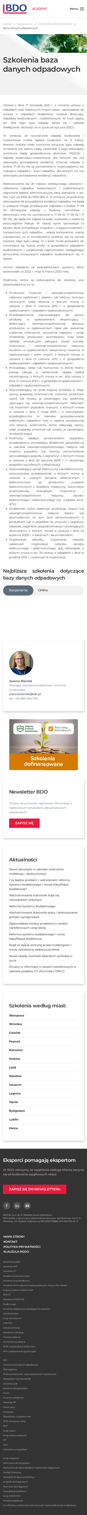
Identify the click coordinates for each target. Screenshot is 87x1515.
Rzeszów (15, 1076)
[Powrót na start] (25, 9)
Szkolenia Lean (10, 1383)
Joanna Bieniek (20, 681)
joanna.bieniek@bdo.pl (25, 694)
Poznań (14, 1041)
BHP (5, 1425)
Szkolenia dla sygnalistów (15, 1388)
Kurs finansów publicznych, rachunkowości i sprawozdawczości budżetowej (39, 1505)
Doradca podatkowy (13, 1500)
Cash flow (8, 1322)
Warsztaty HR (9, 1402)
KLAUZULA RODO (16, 1251)
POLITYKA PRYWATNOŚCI (21, 1247)
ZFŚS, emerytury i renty (14, 1421)
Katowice (16, 1050)
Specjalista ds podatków (14, 1491)
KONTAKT (10, 1242)
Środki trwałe (9, 1304)
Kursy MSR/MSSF (11, 1495)
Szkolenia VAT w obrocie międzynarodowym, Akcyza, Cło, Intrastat (35, 1285)
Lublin (13, 1119)
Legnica (15, 1093)
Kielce (13, 1128)
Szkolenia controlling (13, 1332)
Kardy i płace (9, 1430)
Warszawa (16, 1015)
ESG (5, 1360)
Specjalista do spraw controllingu (18, 1477)
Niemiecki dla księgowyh (15, 1486)
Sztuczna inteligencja (13, 1397)
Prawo (6, 1393)
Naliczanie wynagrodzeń (15, 1449)
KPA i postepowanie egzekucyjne (19, 1351)
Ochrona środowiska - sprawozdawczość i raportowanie (29, 1374)
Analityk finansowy (12, 1472)
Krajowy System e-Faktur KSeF (18, 1290)
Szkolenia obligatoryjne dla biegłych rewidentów (26, 1308)
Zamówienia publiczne (14, 1341)
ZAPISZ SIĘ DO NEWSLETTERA (34, 1189)
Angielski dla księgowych (15, 1481)
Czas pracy (8, 1411)
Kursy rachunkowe (12, 1318)
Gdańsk (14, 1033)
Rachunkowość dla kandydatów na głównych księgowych (31, 1467)
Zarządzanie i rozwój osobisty (17, 1378)
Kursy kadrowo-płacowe (15, 1435)
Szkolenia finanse (11, 1327)
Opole (13, 1102)
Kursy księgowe (11, 1458)
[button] (77, 9)
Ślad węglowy (10, 1369)
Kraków (14, 1059)
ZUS (5, 1444)
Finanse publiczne (11, 1337)
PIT (4, 1440)
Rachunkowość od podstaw (16, 1463)
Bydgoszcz (17, 1111)
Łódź (12, 1067)
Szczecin (15, 1085)
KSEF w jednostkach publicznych (19, 1346)
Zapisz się (24, 823)
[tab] (18, 590)
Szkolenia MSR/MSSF (13, 1299)
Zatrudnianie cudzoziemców (17, 1416)
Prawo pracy (9, 1407)
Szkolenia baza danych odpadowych (20, 1364)
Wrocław (15, 1024)
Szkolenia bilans (10, 1313)
